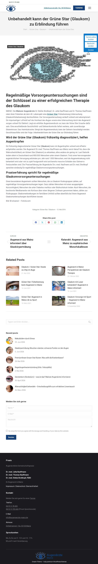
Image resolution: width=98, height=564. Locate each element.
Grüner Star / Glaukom (15, 47)
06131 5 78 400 (14, 2)
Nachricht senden (90, 45)
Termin (32, 498)
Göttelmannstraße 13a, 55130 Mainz (57, 8)
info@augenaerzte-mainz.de (17, 518)
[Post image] (12, 271)
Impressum (10, 486)
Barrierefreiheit (32, 486)
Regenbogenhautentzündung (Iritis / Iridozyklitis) (33, 367)
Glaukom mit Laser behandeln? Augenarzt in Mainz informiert (78, 285)
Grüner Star (52, 114)
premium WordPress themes (56, 562)
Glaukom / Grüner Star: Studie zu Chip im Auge (34, 268)
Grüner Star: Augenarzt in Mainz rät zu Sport (32, 298)
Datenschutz (20, 486)
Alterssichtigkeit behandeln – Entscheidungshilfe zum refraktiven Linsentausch (45, 386)
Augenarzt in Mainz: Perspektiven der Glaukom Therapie (79, 270)
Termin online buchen (91, 38)
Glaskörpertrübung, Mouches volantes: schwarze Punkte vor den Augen (42, 348)
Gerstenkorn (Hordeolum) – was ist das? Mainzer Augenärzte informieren (43, 377)
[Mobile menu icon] (89, 8)
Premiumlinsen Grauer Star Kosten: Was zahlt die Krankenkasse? (39, 358)
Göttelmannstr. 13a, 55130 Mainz (18, 526)
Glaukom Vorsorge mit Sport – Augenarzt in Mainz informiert (79, 300)
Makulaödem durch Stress (25, 338)
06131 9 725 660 (12, 509)
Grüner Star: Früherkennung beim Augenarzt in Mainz (33, 283)
